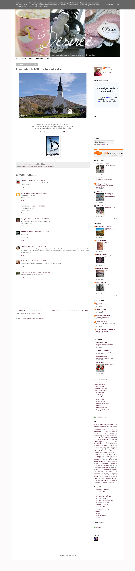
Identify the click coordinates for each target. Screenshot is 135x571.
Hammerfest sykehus (101, 498)
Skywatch (111, 471)
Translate (108, 145)
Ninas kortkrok (99, 399)
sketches (114, 469)
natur (97, 463)
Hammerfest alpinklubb (102, 502)
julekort (107, 456)
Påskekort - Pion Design (102, 317)
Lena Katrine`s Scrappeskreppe (105, 329)
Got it (117, 4)
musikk (115, 461)
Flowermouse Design (102, 164)
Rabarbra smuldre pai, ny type (104, 352)
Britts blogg (99, 205)
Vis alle (115, 218)
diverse (97, 437)
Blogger (74, 555)
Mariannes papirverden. (103, 315)
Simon (96, 469)
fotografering (33, 166)
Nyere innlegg (21, 310)
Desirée (107, 68)
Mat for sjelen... (100, 362)
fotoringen (98, 445)
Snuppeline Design (101, 322)
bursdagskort (97, 431)
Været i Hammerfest (101, 515)
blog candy (104, 426)
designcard (97, 435)
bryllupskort (97, 430)
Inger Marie (99, 303)
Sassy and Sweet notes (102, 403)
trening (96, 478)
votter (113, 480)
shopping (107, 467)
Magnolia (111, 460)
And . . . (107, 242)
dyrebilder (114, 437)
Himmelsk (40, 166)
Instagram (97, 454)
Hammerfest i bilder (101, 492)
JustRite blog (99, 395)
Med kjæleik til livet (26, 231)
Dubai (108, 437)
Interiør (109, 454)
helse (95, 451)
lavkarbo (96, 460)
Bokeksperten (100, 428)
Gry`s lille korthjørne (101, 390)
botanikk (112, 428)
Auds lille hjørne (100, 384)
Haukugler (107, 284)
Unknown (24, 193)
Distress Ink (110, 435)
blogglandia (114, 426)
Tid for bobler (99, 305)
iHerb (112, 452)
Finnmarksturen (26, 166)
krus (113, 458)
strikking (96, 476)
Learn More (109, 4)
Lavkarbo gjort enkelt (102, 350)
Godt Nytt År (108, 256)
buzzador (107, 431)
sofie (115, 473)
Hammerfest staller (100, 507)
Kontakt (31, 58)
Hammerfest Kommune (102, 489)
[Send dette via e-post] (36, 164)
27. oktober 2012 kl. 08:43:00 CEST (35, 261)
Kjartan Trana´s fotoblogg (103, 226)
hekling (113, 449)
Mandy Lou (24, 219)
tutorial (108, 478)
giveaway (103, 447)
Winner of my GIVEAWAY (102, 311)
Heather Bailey (99, 392)
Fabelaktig (99, 178)
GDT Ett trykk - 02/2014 (102, 331)
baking (96, 426)
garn (112, 445)
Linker (48, 58)
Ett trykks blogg (99, 386)
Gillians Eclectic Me (101, 388)
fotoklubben (114, 443)
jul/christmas (97, 456)
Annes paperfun (100, 382)
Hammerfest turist (100, 494)
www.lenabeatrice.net (102, 356)
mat (109, 461)
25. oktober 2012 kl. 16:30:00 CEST (35, 206)
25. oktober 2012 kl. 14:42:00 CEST (37, 193)
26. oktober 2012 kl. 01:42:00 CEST (36, 246)
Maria (22, 206)
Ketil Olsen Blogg (101, 282)
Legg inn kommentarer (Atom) (31, 313)
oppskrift (113, 463)
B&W (106, 424)
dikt (103, 435)
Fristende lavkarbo (101, 342)
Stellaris (97, 511)
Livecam (97, 517)
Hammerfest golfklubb (101, 505)
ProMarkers (106, 465)
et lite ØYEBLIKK (101, 240)
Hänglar (105, 452)
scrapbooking (97, 467)
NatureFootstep (25, 272)
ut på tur (45, 166)
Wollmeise (105, 482)
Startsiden (53, 310)
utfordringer (51, 166)
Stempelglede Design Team (103, 410)
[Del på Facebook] (42, 164)
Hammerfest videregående (103, 496)
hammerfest (98, 449)
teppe (106, 476)
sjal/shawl (106, 469)
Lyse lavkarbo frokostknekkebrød (104, 358)
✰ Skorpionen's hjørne (102, 184)
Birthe (23, 261)
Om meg (24, 58)
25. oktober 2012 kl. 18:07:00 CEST (38, 219)
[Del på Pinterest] (44, 164)
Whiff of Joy (97, 482)
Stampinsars (99, 405)
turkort (102, 478)
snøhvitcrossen (97, 473)
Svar (22, 187)
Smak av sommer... (110, 364)
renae (23, 246)
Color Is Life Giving (110, 165)
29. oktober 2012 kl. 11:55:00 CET (41, 272)
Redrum (97, 513)
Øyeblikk (112, 482)
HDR (107, 449)
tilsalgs (113, 476)
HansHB (23, 180)
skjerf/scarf (101, 471)
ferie (113, 439)
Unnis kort (98, 412)
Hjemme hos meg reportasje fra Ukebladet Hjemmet (110, 195)
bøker (113, 431)
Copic (104, 433)
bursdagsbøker (110, 429)
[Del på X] (40, 164)
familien (105, 439)
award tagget (98, 424)
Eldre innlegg (85, 310)
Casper (96, 433)
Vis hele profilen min (109, 72)
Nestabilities (104, 463)
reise (114, 465)
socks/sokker (107, 473)
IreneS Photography (102, 268)
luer (104, 460)
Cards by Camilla (101, 309)
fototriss (106, 445)
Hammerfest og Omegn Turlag (104, 500)
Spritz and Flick (102, 474)
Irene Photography (101, 254)
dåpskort (98, 439)
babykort (112, 424)
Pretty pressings (100, 401)
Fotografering (40, 58)
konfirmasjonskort (102, 458)
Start (17, 58)
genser (95, 447)
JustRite (115, 456)
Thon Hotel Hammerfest (102, 509)
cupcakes (112, 433)
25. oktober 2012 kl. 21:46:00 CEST (43, 231)
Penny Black (97, 465)
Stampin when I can (101, 407)
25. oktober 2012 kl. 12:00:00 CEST (37, 180)
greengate (112, 447)
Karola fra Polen (100, 397)
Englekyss (99, 191)
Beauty (106, 270)
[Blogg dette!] (38, 164)
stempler (112, 474)
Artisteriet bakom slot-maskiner (104, 179)
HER (63, 132)
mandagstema (98, 461)
